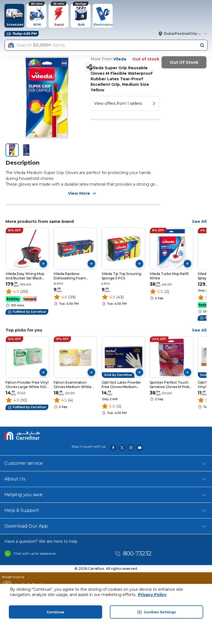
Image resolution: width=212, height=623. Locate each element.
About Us (14, 479)
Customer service (23, 463)
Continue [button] (55, 612)
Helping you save (23, 494)
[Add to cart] (43, 263)
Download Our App (26, 526)
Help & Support (21, 510)
